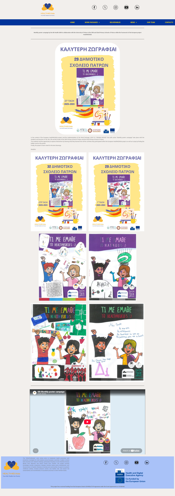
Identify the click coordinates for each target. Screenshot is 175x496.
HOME (72, 22)
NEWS (132, 22)
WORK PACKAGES (91, 22)
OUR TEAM (151, 22)
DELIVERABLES (115, 22)
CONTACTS (169, 22)
